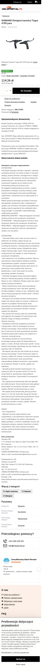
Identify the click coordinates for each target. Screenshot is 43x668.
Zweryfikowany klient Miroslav (24, 559)
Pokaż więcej (20, 664)
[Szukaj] (27, 8)
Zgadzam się (20, 659)
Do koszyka (26, 90)
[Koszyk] (32, 8)
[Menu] (38, 8)
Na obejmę (22, 512)
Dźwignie (21, 506)
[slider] (12, 27)
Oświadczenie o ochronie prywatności (15, 652)
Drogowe (21, 525)
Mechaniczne (22, 519)
